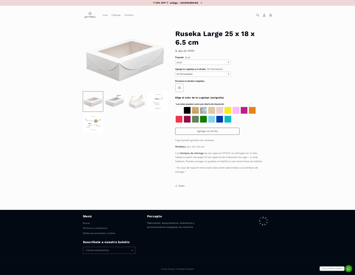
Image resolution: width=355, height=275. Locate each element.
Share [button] (182, 186)
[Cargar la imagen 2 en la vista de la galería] (115, 101)
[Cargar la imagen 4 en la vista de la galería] (158, 101)
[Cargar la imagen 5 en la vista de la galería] (93, 123)
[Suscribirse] (132, 250)
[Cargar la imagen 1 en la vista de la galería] (93, 101)
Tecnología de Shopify (185, 269)
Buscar (86, 223)
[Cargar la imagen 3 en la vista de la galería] (136, 101)
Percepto (171, 269)
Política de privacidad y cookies (99, 233)
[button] (258, 15)
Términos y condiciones (95, 228)
